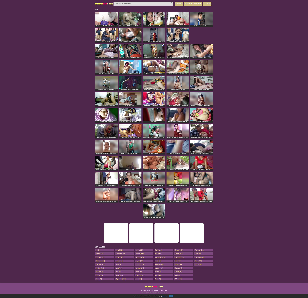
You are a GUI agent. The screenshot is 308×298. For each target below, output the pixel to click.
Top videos (179, 3)
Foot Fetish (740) (199, 250)
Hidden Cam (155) (100, 261)
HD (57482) (118, 272)
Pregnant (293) (139, 261)
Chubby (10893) (179, 250)
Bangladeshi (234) (179, 257)
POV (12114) (158, 275)
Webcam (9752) (119, 257)
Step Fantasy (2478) (121, 279)
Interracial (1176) (140, 264)
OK (171, 296)
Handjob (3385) (99, 254)
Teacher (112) (178, 275)
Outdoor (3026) (119, 275)
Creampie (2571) (179, 268)
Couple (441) (119, 268)
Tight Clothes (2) (100, 275)
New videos (189, 3)
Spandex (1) (158, 272)
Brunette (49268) (140, 254)
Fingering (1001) (140, 257)
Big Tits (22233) (100, 268)
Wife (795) (158, 279)
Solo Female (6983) (160, 257)
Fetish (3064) (198, 264)
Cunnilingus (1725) (100, 264)
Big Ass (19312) (179, 254)
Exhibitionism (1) (159, 264)
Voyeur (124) (139, 272)
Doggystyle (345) (140, 268)
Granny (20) (99, 279)
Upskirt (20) (158, 250)
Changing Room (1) (140, 275)
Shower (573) (198, 261)
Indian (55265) (119, 250)
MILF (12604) (158, 254)
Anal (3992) (158, 261)
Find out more (165, 296)
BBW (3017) (178, 261)
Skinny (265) (198, 254)
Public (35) (118, 264)
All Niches (208, 3)
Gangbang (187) (159, 268)
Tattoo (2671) (178, 279)
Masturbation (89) (120, 254)
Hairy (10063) (99, 272)
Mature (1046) (139, 250)
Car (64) (98, 250)
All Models (198, 3)
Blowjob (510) (178, 272)
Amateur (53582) (100, 257)
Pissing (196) (178, 264)
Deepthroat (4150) (199, 257)
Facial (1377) (139, 279)
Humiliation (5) (119, 261)
